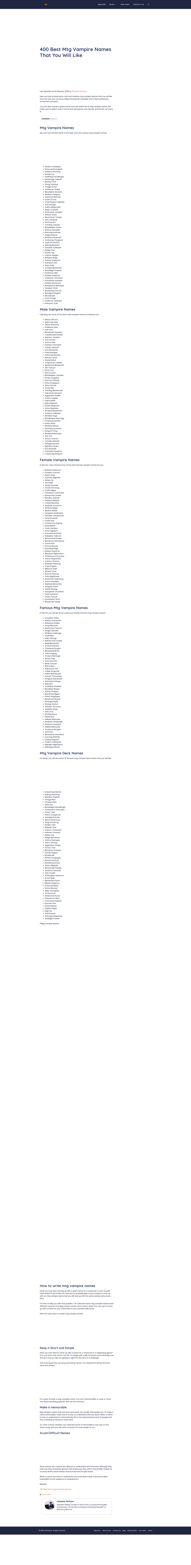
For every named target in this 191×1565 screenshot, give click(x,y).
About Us (97, 1531)
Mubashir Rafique (79, 91)
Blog (112, 4)
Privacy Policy (132, 1531)
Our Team (125, 4)
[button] (148, 4)
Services (102, 4)
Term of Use (106, 1531)
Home (150, 1531)
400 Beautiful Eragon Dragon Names (55, 1489)
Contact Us (138, 4)
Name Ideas (46, 1494)
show (53, 119)
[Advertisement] (77, 31)
